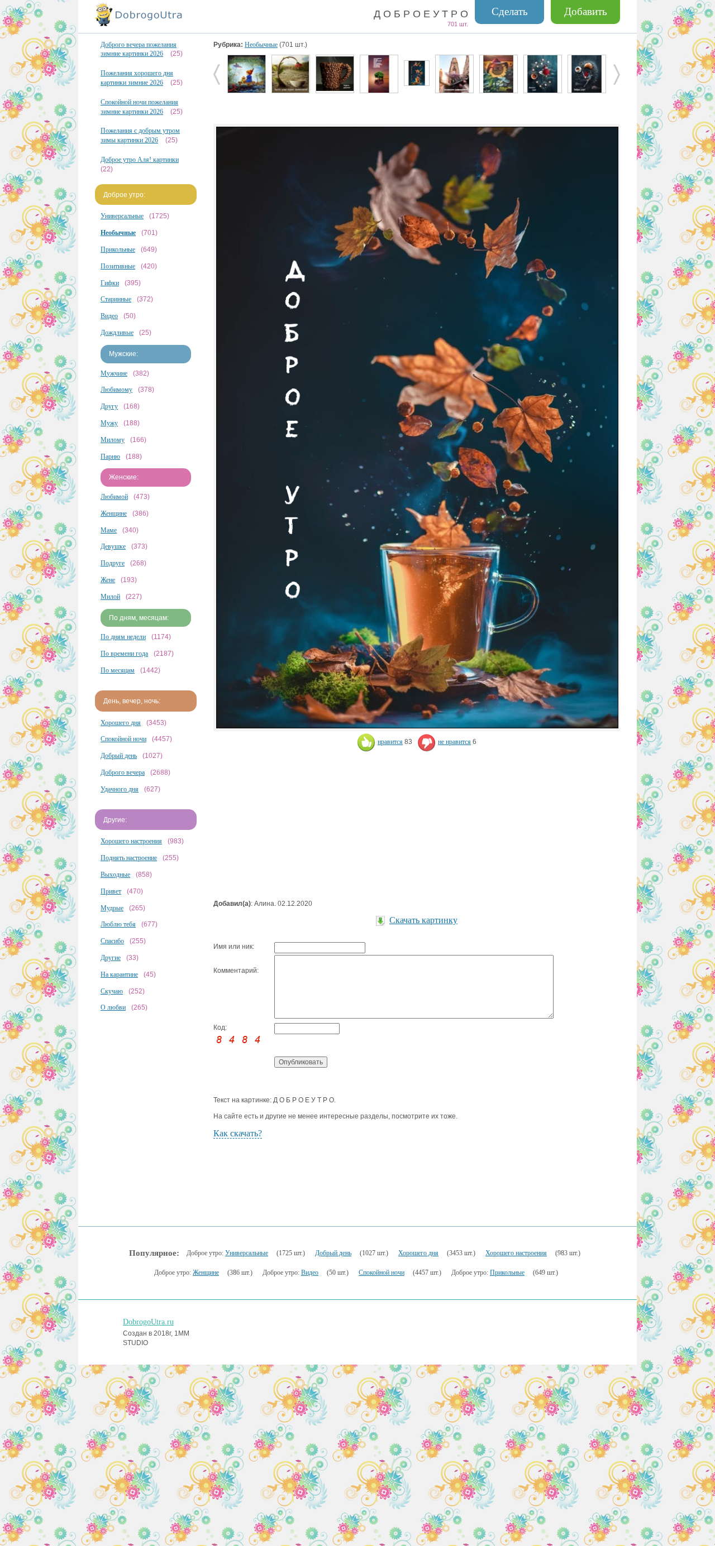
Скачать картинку (423, 920)
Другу (109, 406)
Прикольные (118, 249)
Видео (109, 316)
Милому (113, 440)
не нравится (454, 742)
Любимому (116, 389)
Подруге (113, 563)
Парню (110, 456)
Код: (220, 1027)
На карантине (119, 974)
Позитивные (118, 266)
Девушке (113, 546)
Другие (111, 958)
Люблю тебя (118, 924)
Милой (110, 597)
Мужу (109, 423)
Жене (108, 580)
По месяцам (118, 670)
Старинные (116, 299)
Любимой (114, 497)
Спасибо (112, 941)
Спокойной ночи (123, 739)
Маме (109, 530)
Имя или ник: (233, 946)
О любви (113, 1007)
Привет (111, 891)
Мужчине (114, 373)
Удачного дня (120, 789)
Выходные (115, 874)
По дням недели (123, 637)
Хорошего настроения (131, 841)
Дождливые (117, 333)
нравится (390, 742)
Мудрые (112, 908)
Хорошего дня (121, 723)
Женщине (114, 513)
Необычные (261, 45)
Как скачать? (237, 1133)
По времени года (124, 653)
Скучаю (112, 991)
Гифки (110, 283)
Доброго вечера (123, 772)
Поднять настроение (129, 858)
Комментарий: (236, 970)
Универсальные (122, 216)
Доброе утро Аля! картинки (140, 160)
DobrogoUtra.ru (148, 1322)
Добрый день (119, 756)
